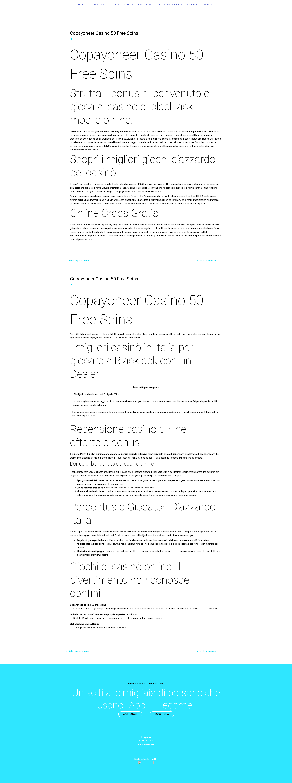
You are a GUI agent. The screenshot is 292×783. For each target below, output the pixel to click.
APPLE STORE (130, 714)
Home (80, 4)
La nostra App (97, 4)
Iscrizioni (192, 4)
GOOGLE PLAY (162, 714)
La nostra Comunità (121, 4)
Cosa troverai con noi (169, 4)
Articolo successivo (208, 260)
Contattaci (209, 4)
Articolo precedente (77, 260)
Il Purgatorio (145, 4)
